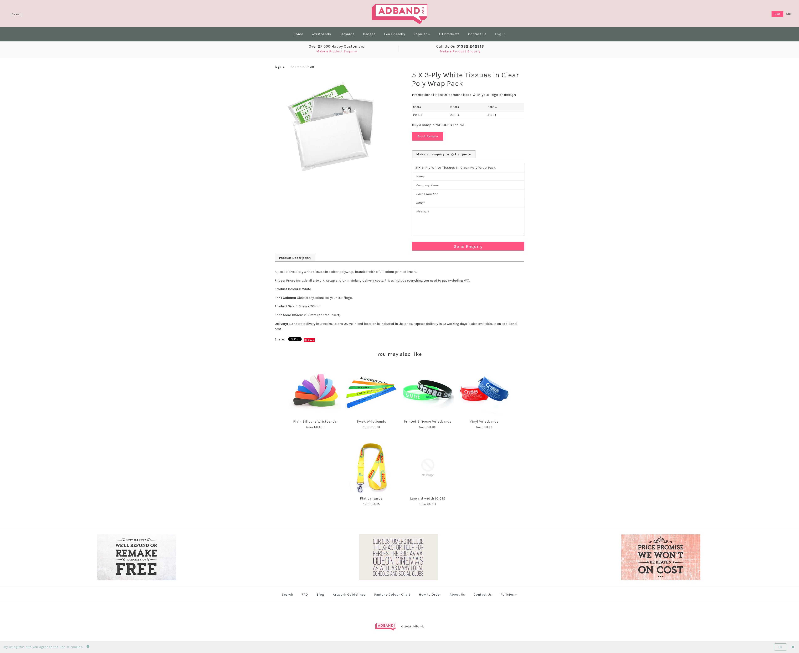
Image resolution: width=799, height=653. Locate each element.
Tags (279, 67)
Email (420, 202)
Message (422, 211)
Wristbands (321, 34)
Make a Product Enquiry (336, 51)
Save (311, 339)
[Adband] (399, 7)
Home (298, 34)
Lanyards (347, 34)
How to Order (430, 594)
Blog (320, 594)
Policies (508, 594)
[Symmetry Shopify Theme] (136, 579)
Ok (780, 647)
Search (287, 594)
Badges (369, 34)
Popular (422, 34)
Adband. (418, 626)
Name (420, 176)
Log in (500, 34)
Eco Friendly (394, 34)
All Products (449, 34)
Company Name (427, 185)
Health (310, 67)
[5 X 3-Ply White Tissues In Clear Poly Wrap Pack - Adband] (331, 78)
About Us (457, 594)
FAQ (305, 594)
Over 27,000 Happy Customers (336, 46)
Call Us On (460, 46)
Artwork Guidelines (349, 594)
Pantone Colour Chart (392, 594)
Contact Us (477, 34)
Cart (777, 13)
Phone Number (427, 193)
